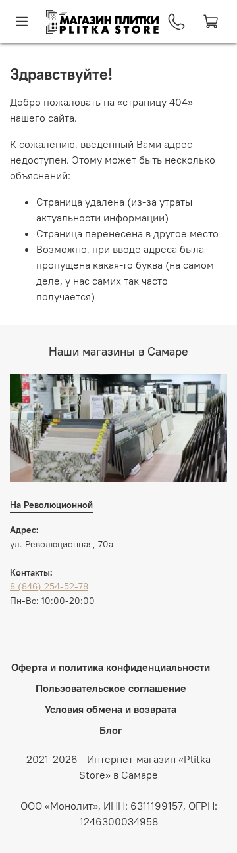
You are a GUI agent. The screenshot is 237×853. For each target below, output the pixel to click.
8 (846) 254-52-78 (49, 586)
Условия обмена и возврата (110, 709)
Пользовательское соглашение (111, 688)
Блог (110, 730)
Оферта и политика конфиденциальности (110, 667)
